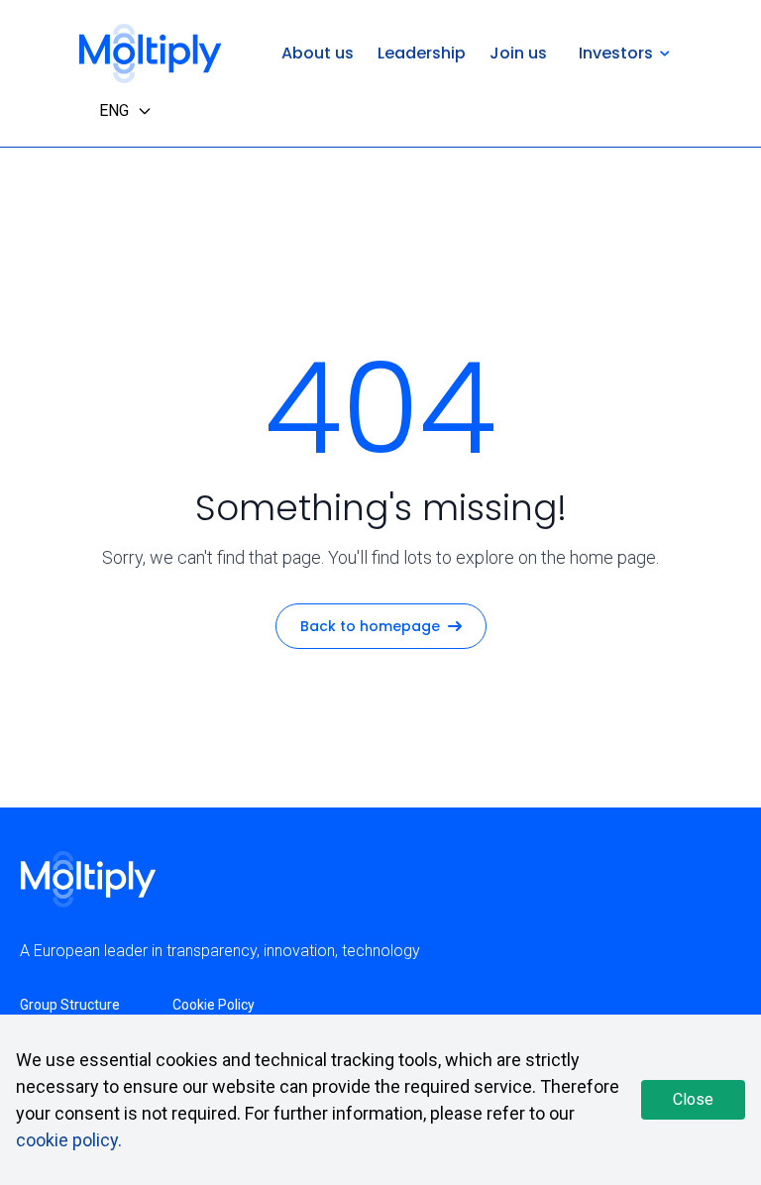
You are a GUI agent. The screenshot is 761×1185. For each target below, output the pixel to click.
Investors (616, 53)
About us (317, 53)
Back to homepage (370, 626)
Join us (518, 53)
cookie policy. (69, 1140)
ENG (114, 110)
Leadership (422, 53)
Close (693, 1099)
